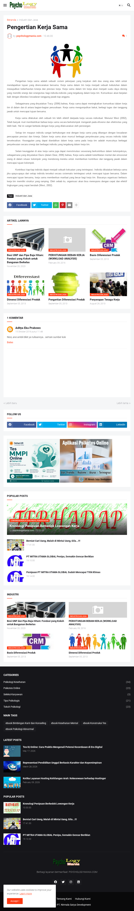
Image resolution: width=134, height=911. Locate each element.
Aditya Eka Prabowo (28, 328)
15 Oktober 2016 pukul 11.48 (29, 331)
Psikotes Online (67, 688)
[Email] (69, 205)
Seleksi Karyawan (67, 694)
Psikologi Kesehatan (67, 682)
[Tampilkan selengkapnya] (76, 205)
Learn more (26, 893)
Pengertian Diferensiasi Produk (67, 299)
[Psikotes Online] (33, 481)
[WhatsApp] (56, 205)
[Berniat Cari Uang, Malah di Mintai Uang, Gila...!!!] (15, 545)
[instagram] (71, 882)
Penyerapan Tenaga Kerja (105, 299)
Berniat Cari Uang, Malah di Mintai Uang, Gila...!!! (53, 540)
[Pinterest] (63, 205)
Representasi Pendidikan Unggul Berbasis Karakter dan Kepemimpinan (62, 762)
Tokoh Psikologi (67, 706)
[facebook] (55, 882)
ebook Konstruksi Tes (94, 723)
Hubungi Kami (82, 898)
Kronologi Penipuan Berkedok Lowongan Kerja (48, 803)
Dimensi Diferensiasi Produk (23, 299)
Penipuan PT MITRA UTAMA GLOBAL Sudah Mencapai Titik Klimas (63, 572)
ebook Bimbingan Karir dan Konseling (26, 723)
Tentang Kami (64, 898)
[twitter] (63, 882)
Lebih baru (11, 403)
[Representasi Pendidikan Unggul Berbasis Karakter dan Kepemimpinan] (12, 766)
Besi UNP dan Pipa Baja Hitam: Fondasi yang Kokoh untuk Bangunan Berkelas (25, 259)
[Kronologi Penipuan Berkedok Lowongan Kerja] (12, 807)
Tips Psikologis (67, 700)
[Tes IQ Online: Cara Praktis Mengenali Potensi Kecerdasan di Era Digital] (12, 751)
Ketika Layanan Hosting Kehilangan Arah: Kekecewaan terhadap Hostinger (64, 778)
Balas (10, 342)
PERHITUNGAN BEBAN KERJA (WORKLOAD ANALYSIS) (67, 257)
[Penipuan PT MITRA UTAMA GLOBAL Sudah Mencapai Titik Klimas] (15, 576)
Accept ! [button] (14, 901)
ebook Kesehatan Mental (64, 723)
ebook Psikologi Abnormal (20, 729)
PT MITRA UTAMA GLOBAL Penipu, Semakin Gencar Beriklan (60, 556)
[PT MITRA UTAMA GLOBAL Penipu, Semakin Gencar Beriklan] (15, 560)
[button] (5, 5)
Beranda (11, 20)
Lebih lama (122, 403)
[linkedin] (78, 882)
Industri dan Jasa (28, 20)
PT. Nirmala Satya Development (74, 904)
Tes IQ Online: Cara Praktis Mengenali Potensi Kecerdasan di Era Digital (62, 747)
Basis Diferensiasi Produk (105, 255)
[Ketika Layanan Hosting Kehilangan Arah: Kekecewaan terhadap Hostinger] (12, 782)
